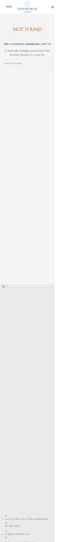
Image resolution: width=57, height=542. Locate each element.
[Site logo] (27, 6)
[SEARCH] (48, 63)
